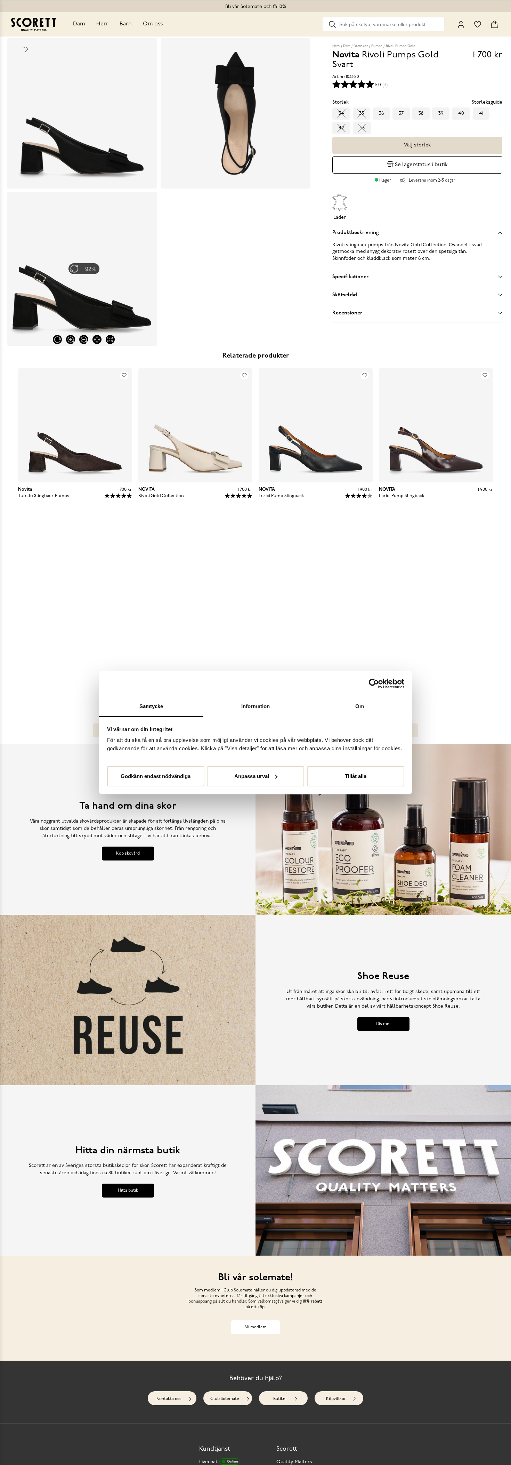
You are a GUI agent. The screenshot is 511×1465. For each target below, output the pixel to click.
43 (362, 128)
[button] (77, 606)
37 (401, 113)
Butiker (280, 1399)
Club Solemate (224, 1399)
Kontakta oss (168, 1399)
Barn (126, 24)
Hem (336, 46)
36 (381, 113)
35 (361, 113)
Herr (102, 24)
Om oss (153, 24)
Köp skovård (128, 853)
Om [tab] (359, 706)
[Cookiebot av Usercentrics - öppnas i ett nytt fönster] (373, 684)
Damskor (361, 46)
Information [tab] (255, 706)
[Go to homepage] (33, 24)
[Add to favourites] (25, 49)
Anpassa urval (251, 776)
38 (421, 113)
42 (341, 128)
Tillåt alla (355, 776)
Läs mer (383, 1024)
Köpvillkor (336, 1399)
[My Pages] (461, 24)
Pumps (376, 46)
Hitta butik (128, 1190)
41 (481, 113)
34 (341, 113)
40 (461, 113)
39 (440, 113)
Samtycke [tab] (151, 706)
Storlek (340, 102)
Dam (79, 24)
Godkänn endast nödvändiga (155, 776)
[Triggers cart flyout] (494, 24)
